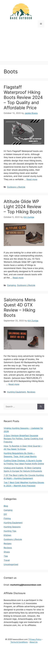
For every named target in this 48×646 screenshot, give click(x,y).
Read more (31, 179)
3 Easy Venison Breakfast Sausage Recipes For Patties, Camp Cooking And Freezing (23, 438)
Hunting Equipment (16, 392)
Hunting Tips (10, 531)
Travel (7, 560)
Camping (11, 285)
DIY (5, 514)
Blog (6, 506)
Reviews (31, 392)
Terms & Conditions (19, 642)
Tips (6, 556)
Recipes (7, 543)
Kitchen (7, 535)
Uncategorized (11, 564)
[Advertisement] (24, 46)
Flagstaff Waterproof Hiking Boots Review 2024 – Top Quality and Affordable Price (23, 97)
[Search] (40, 407)
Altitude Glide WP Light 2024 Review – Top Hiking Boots (22, 206)
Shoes (7, 552)
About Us (34, 642)
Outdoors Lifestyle (16, 187)
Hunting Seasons (12, 527)
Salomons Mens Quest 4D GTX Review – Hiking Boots (20, 307)
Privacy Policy (35, 639)
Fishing (7, 518)
